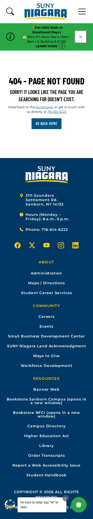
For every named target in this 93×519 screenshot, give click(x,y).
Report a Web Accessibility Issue (46, 465)
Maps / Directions (46, 283)
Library (46, 445)
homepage (44, 107)
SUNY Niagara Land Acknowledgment (46, 346)
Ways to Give (46, 355)
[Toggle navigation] (82, 12)
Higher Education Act (46, 436)
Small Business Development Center (46, 336)
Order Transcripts (46, 455)
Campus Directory (46, 426)
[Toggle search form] (10, 12)
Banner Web (46, 389)
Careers (46, 316)
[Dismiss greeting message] (66, 498)
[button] (79, 505)
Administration (46, 273)
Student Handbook (46, 475)
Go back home (46, 123)
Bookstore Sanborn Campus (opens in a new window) (47, 401)
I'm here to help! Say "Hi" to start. (39, 505)
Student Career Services (46, 292)
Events (46, 326)
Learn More (46, 46)
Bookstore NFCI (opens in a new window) (46, 414)
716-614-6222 (57, 112)
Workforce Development (46, 365)
